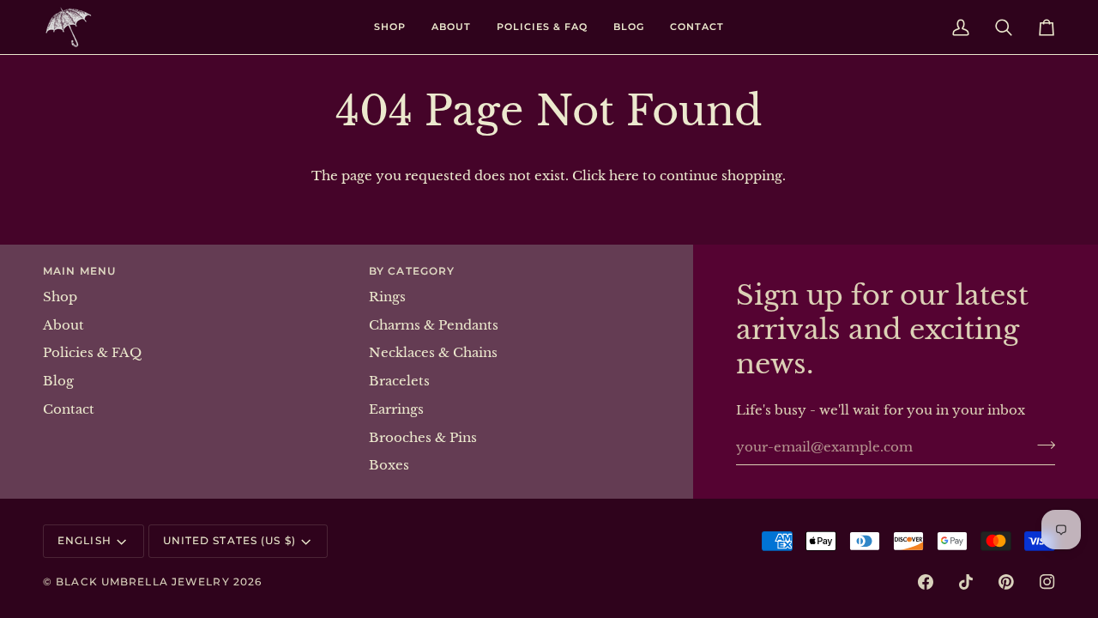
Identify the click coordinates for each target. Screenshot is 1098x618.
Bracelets (399, 381)
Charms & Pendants (433, 325)
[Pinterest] (1006, 582)
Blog (58, 381)
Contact (68, 409)
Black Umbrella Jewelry (142, 581)
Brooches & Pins (423, 437)
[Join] (1041, 444)
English (84, 540)
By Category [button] (412, 270)
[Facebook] (925, 582)
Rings (387, 297)
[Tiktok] (966, 582)
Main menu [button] (79, 270)
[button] (390, 27)
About (63, 325)
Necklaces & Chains (433, 352)
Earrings (396, 409)
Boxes (389, 465)
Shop (60, 297)
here (624, 176)
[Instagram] (1047, 582)
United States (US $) (229, 540)
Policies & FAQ (92, 352)
